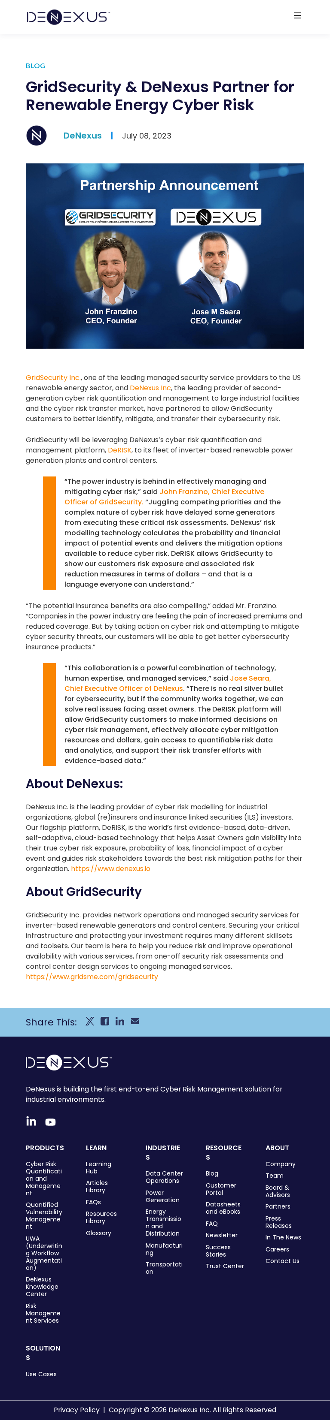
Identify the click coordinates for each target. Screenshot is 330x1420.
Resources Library (101, 1217)
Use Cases (41, 1374)
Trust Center (225, 1266)
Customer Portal (221, 1189)
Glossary (98, 1233)
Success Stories (218, 1251)
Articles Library (97, 1186)
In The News (283, 1237)
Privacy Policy (77, 1410)
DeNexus (83, 136)
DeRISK (119, 450)
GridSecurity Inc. (53, 378)
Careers (277, 1249)
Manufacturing (164, 1249)
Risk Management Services (43, 1313)
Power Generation (163, 1196)
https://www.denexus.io (110, 869)
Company (281, 1164)
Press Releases (279, 1222)
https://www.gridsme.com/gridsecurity (92, 977)
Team (275, 1175)
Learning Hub (98, 1168)
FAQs (93, 1202)
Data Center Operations (164, 1177)
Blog (212, 1173)
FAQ (212, 1223)
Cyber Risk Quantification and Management (44, 1179)
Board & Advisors (278, 1191)
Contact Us (282, 1261)
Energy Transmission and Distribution (163, 1222)
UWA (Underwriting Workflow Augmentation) (44, 1253)
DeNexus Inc (150, 388)
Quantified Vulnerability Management (44, 1215)
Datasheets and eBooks (223, 1208)
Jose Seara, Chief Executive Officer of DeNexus (167, 683)
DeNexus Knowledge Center (42, 1287)
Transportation (164, 1268)
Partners (278, 1206)
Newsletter (222, 1235)
